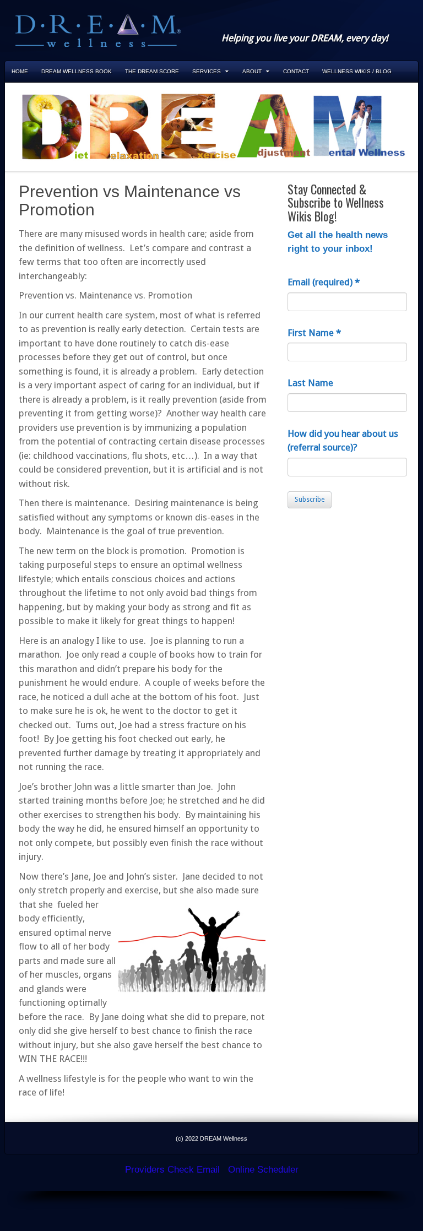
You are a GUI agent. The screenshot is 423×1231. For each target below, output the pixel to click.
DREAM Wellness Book (76, 71)
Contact (296, 71)
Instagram (365, 23)
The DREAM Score (152, 71)
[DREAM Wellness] (98, 29)
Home (20, 71)
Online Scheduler (263, 1169)
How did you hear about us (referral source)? (343, 440)
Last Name (310, 382)
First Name (314, 332)
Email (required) (324, 282)
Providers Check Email (172, 1169)
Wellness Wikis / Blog (357, 71)
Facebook (350, 23)
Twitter (380, 23)
